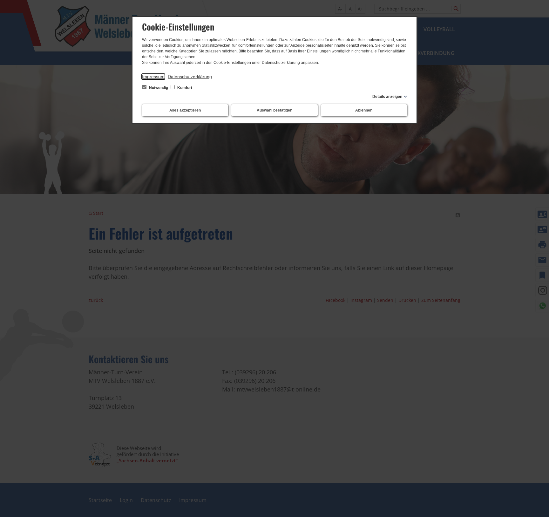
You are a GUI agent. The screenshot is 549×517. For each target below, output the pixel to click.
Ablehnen (363, 110)
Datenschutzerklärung (190, 76)
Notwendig (158, 87)
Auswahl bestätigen (274, 110)
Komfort (184, 87)
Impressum (153, 76)
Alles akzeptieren (185, 110)
